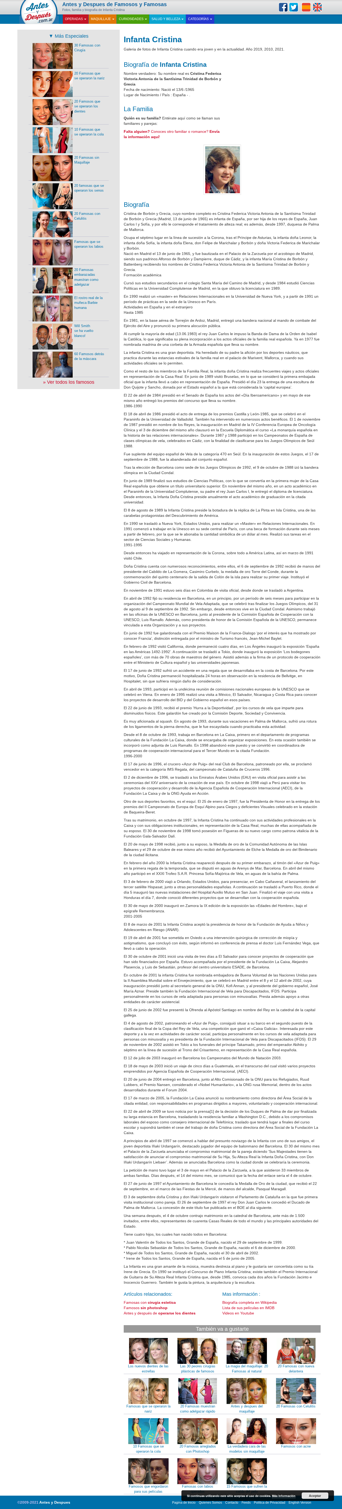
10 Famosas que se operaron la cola (148, 1448)
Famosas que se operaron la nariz (148, 1408)
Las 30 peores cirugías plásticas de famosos (197, 1368)
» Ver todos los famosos (68, 382)
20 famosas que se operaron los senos (89, 188)
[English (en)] (317, 7)
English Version (300, 1502)
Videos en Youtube (238, 1313)
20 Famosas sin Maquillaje (86, 160)
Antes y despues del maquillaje (247, 1408)
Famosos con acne (296, 1446)
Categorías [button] (198, 19)
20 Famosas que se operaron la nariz (89, 75)
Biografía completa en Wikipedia (249, 1302)
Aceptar (315, 1495)
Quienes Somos (210, 1502)
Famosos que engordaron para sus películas (148, 1489)
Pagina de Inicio (184, 1502)
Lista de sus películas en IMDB (248, 1308)
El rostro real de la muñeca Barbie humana (88, 303)
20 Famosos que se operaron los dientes (87, 106)
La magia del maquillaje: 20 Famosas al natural (247, 1368)
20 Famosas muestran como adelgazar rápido (197, 1408)
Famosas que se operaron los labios (88, 244)
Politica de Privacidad (269, 1502)
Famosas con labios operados (197, 1489)
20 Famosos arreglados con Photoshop (198, 1448)
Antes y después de (160, 1313)
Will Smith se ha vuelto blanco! (83, 331)
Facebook (283, 7)
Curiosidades (131, 19)
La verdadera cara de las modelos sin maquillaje (247, 1448)
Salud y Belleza (166, 19)
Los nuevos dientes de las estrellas (148, 1368)
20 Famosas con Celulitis (296, 1406)
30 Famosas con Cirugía (87, 47)
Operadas (74, 19)
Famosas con (150, 1302)
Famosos (146, 1308)
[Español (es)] (306, 7)
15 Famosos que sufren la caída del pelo (247, 1489)
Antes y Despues (54, 1502)
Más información (284, 1496)
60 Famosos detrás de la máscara (89, 356)
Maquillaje (101, 19)
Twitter (293, 7)
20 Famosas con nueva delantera (296, 1368)
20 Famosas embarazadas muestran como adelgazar (86, 277)
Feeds (246, 1502)
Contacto (231, 1502)
